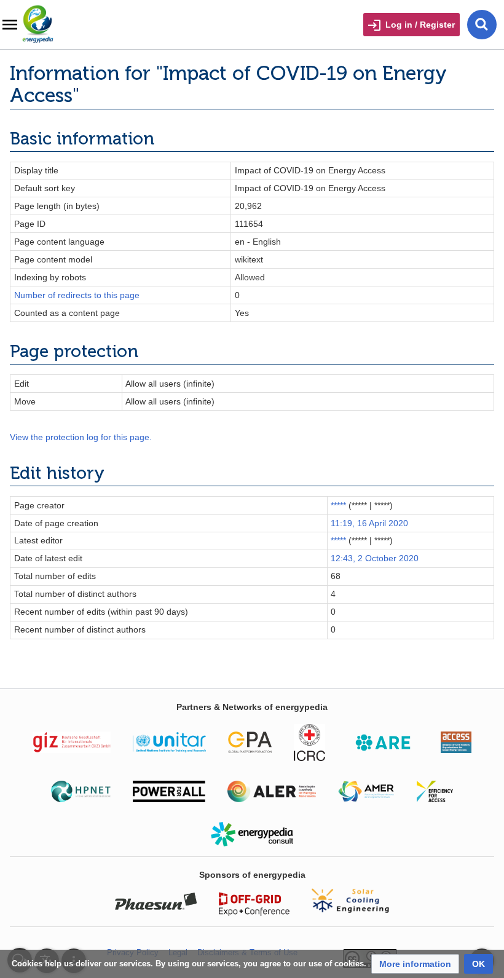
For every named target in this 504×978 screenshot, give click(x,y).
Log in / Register (420, 25)
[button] (415, 964)
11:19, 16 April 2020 (369, 523)
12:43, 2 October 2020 (375, 558)
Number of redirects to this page (77, 295)
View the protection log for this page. (81, 437)
